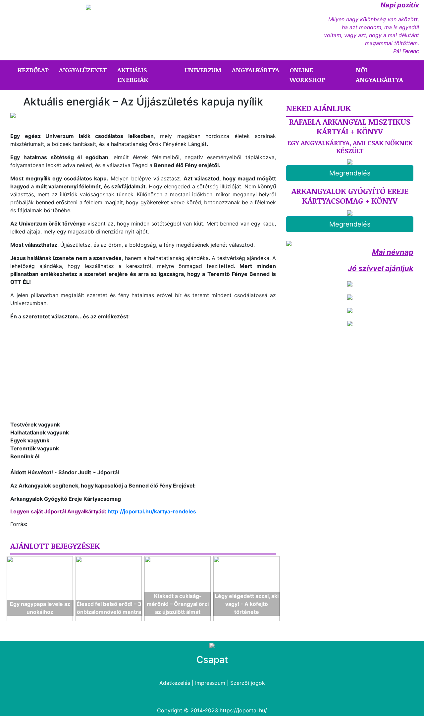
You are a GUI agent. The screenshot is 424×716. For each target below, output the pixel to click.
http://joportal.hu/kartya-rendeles (152, 511)
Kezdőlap (34, 69)
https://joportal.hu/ (243, 710)
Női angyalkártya (379, 75)
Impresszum (210, 683)
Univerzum (203, 70)
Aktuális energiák (132, 75)
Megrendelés (349, 173)
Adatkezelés (174, 683)
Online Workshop (307, 75)
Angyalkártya (255, 70)
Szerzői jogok (247, 683)
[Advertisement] (66, 372)
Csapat (212, 659)
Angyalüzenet (83, 70)
